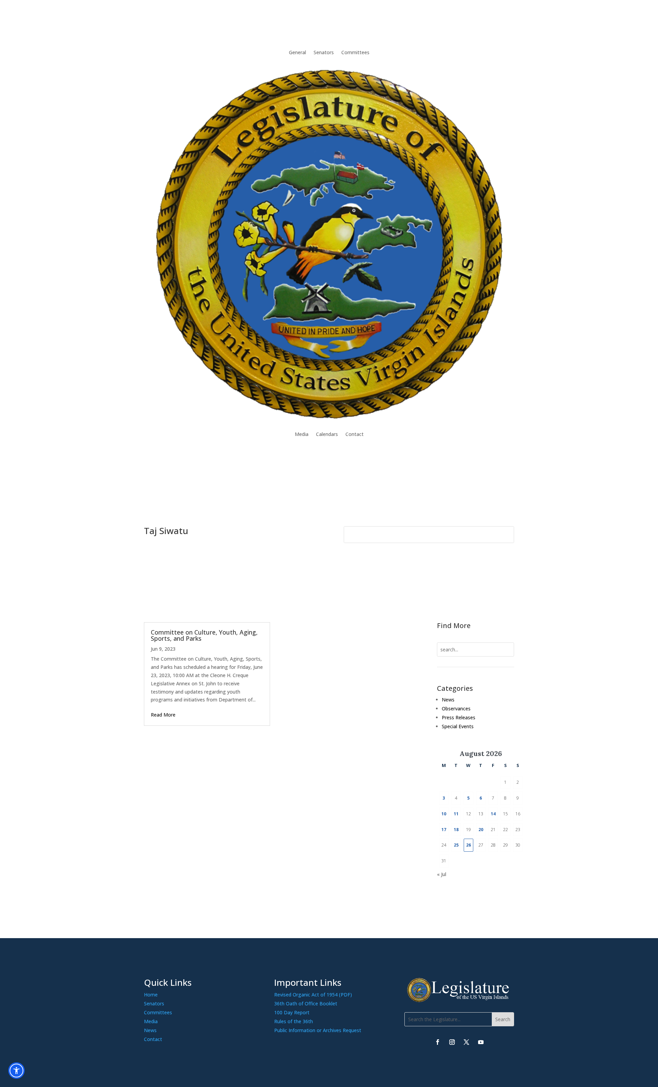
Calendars (327, 434)
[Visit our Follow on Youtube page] (480, 1042)
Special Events (458, 726)
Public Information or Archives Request (317, 1030)
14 (493, 814)
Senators (324, 52)
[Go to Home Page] (329, 243)
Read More (163, 714)
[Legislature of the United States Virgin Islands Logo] (459, 1000)
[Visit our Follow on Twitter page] (466, 1042)
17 (443, 829)
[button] (503, 1019)
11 (456, 814)
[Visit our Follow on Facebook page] (437, 1042)
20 (480, 829)
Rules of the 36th (293, 1021)
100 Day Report (291, 1012)
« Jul (441, 874)
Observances (456, 708)
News (448, 699)
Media (301, 434)
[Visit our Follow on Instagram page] (452, 1042)
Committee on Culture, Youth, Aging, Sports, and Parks (204, 635)
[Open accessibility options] (16, 1070)
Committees (355, 52)
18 (456, 829)
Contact (354, 434)
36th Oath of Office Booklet (305, 1003)
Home (151, 994)
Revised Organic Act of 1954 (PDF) (313, 994)
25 (456, 845)
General (297, 52)
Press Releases (458, 717)
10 (443, 814)
